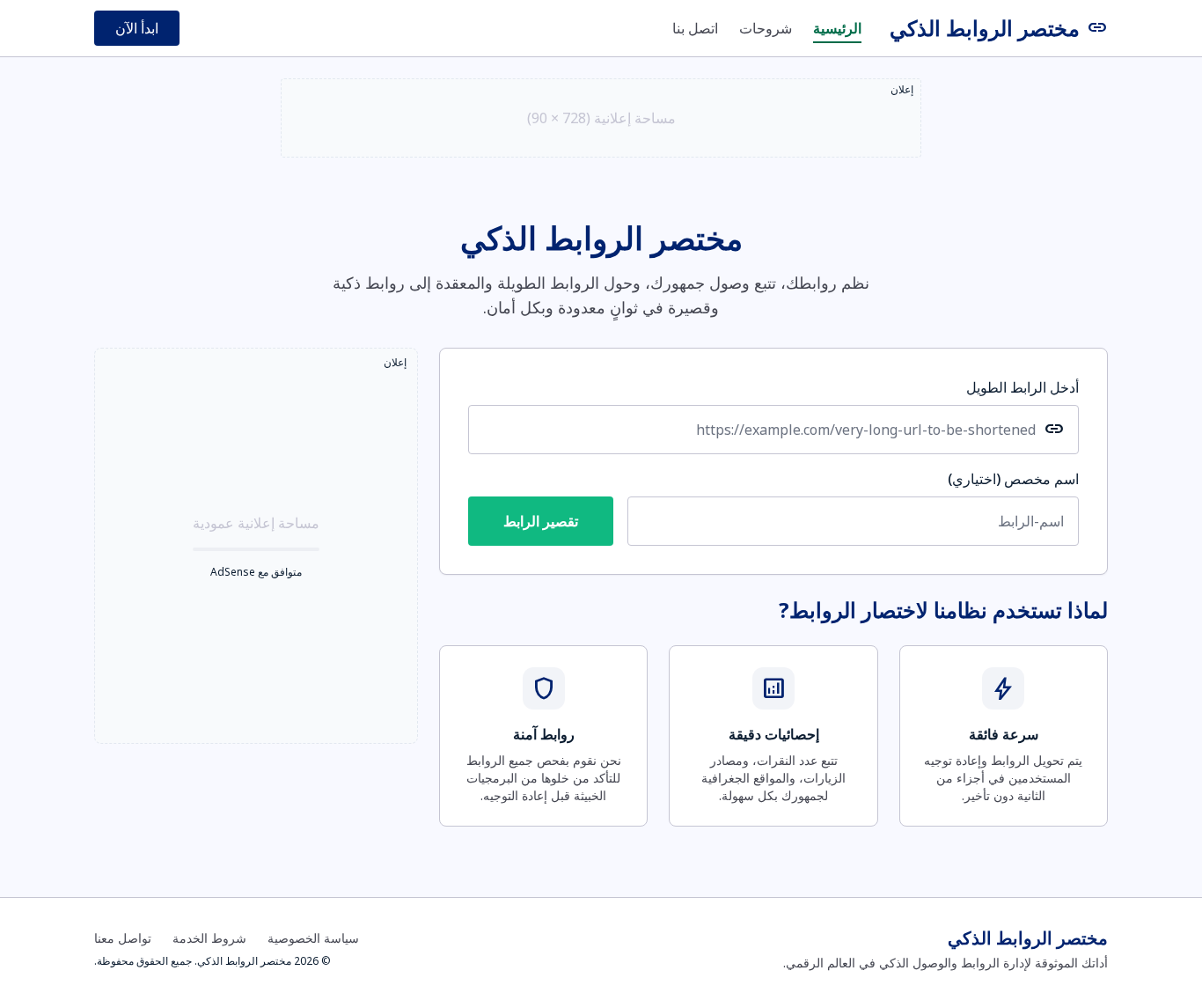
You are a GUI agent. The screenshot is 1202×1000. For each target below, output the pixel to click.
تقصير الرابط (540, 521)
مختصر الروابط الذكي (999, 28)
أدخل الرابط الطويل (1022, 387)
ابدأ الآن (136, 28)
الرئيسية (837, 28)
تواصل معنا (122, 938)
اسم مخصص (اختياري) (1013, 479)
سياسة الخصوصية (313, 938)
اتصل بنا (695, 28)
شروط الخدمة (209, 938)
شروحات (765, 28)
